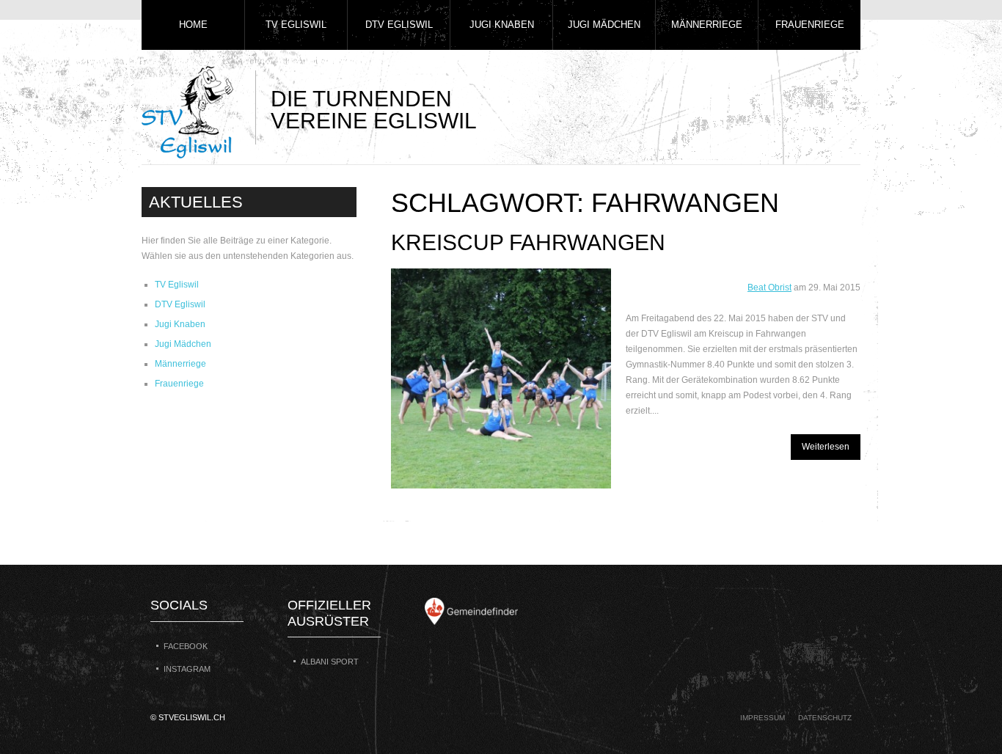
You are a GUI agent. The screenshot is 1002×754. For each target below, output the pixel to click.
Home (193, 24)
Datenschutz (825, 718)
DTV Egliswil (399, 24)
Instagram (187, 669)
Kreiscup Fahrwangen (528, 242)
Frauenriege (809, 24)
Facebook (186, 646)
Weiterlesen (825, 447)
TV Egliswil (296, 24)
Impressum (762, 718)
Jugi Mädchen (604, 24)
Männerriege (706, 24)
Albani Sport (330, 661)
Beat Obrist (769, 287)
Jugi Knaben (501, 24)
